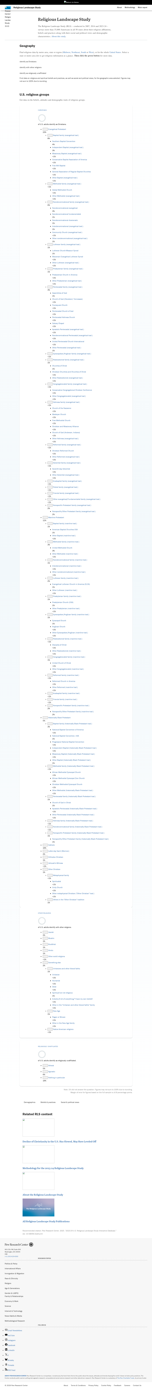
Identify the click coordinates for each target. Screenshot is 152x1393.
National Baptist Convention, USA (65, 736)
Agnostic (51, 1071)
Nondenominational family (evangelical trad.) (71, 202)
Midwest (66, 52)
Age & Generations (12, 1288)
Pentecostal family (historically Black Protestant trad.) (74, 796)
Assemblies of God (59, 293)
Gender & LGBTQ (11, 1293)
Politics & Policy (11, 1263)
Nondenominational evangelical (65, 208)
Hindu (50, 950)
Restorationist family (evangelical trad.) (68, 359)
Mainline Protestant (56, 517)
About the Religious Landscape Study (43, 1194)
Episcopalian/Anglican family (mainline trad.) (71, 614)
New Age (56, 1011)
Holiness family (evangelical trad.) (66, 402)
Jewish (51, 932)
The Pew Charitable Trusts (125, 1378)
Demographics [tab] (29, 1102)
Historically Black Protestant (59, 717)
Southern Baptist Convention (63, 141)
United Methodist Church (62, 548)
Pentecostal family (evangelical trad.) (67, 287)
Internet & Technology (13, 1311)
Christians (42, 110)
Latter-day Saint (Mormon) (58, 851)
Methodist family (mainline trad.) (66, 541)
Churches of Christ (59, 366)
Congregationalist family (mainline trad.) (69, 657)
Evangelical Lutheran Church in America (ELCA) (71, 584)
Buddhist (52, 944)
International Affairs (13, 1268)
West (91, 52)
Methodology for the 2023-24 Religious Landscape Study (53, 1168)
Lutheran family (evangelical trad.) (66, 244)
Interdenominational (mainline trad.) (66, 566)
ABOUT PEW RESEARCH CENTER (15, 1376)
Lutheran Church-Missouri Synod (65, 250)
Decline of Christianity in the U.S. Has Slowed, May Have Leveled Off (59, 1141)
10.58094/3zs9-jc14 (34, 1234)
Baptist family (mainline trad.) (65, 523)
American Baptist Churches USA (65, 529)
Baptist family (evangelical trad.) (66, 135)
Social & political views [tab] (70, 1102)
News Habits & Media (13, 1316)
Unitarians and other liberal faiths (66, 968)
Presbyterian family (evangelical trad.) (68, 268)
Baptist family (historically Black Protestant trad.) (72, 723)
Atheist (51, 1065)
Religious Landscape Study (27, 7)
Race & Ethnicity (11, 1278)
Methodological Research (15, 1321)
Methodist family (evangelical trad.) (67, 183)
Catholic (51, 845)
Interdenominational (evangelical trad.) (67, 226)
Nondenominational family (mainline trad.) (70, 560)
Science (8, 1306)
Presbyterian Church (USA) (62, 602)
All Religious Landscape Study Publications (46, 1221)
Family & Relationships (14, 1296)
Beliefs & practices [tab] (48, 1102)
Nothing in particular (56, 1077)
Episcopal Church (59, 620)
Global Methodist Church (62, 190)
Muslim (51, 938)
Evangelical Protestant (57, 129)
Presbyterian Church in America (64, 275)
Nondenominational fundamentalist (66, 214)
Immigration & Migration (14, 1273)
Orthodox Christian (55, 857)
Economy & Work (11, 1301)
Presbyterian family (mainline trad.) (67, 596)
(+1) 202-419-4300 (11, 1256)
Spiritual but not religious (62, 993)
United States (115, 52)
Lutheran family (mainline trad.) (65, 578)
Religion (8, 1283)
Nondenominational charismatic (65, 220)
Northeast (75, 52)
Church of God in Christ (61, 802)
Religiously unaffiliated (48, 1046)
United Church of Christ (61, 663)
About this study (58, 36)
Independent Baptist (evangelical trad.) (67, 147)
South (83, 52)
